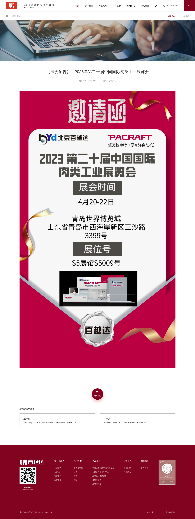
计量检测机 (96, 480)
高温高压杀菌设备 (99, 476)
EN (156, 5)
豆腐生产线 (96, 484)
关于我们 (89, 5)
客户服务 (57, 476)
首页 (77, 5)
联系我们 (145, 5)
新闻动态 (16, 15)
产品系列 (103, 5)
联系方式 (144, 468)
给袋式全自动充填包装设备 (103, 468)
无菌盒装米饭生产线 (100, 472)
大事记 (57, 472)
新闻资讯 (131, 5)
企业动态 (171, 15)
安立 (75, 476)
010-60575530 (172, 6)
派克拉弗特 (78, 468)
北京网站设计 (170, 512)
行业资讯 (185, 15)
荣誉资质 (57, 480)
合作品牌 (117, 5)
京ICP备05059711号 (44, 512)
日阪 (75, 472)
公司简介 (57, 468)
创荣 (75, 480)
